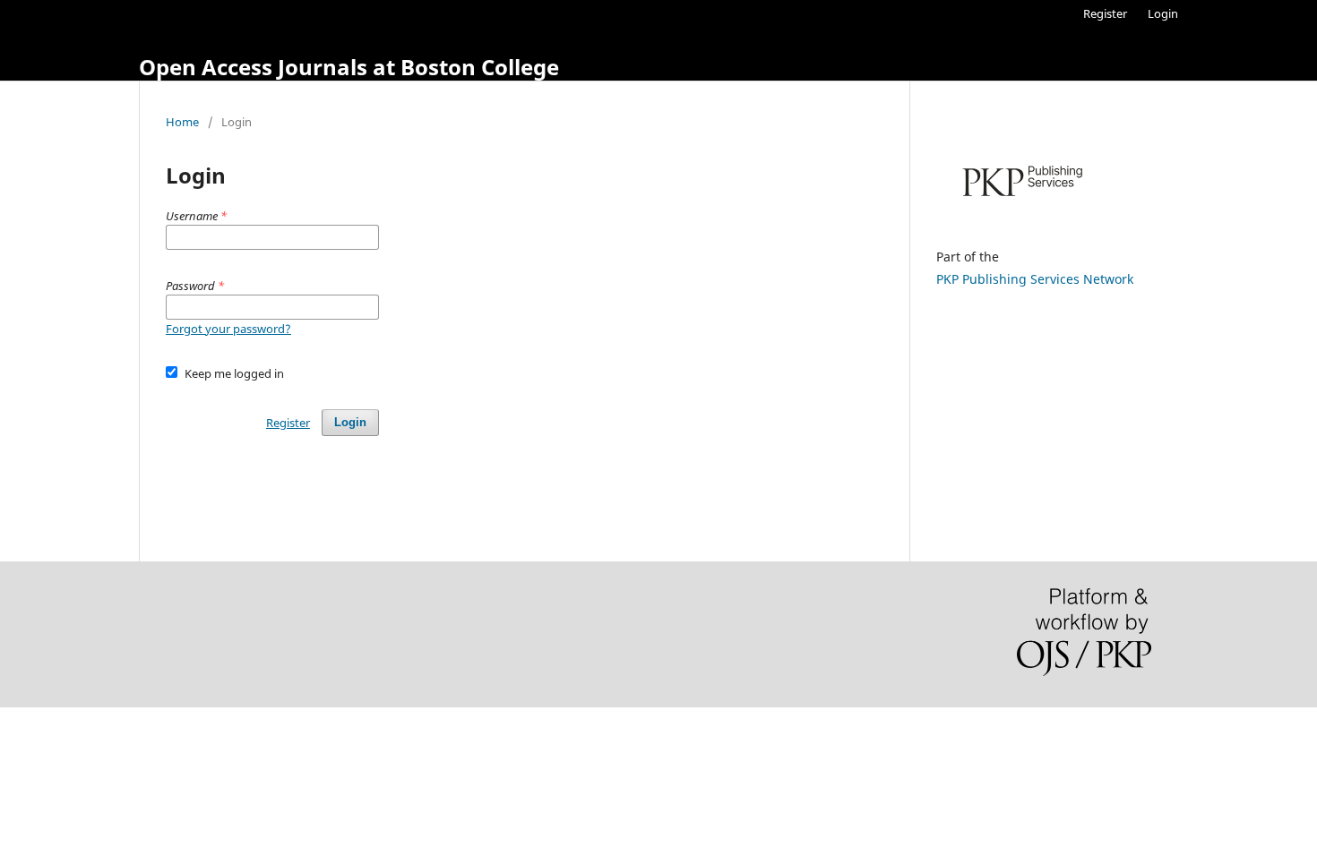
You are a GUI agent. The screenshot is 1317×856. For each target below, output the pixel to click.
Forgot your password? (228, 329)
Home (182, 122)
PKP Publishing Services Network (1034, 278)
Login (1163, 13)
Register (1105, 13)
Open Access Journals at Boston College (349, 66)
